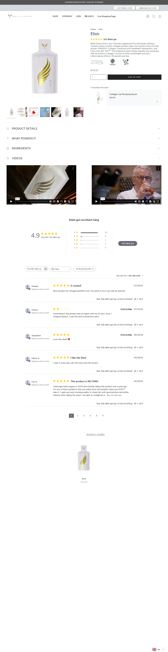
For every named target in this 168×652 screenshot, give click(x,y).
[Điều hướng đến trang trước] (65, 416)
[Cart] (160, 16)
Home (93, 29)
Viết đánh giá (128, 243)
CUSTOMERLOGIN (124, 8)
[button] (55, 16)
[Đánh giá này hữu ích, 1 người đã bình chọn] (135, 299)
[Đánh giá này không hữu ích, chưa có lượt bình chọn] (140, 299)
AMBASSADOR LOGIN (147, 8)
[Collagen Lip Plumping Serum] (98, 98)
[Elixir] (84, 458)
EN (159, 650)
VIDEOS (17, 158)
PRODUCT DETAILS (24, 128)
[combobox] (60, 269)
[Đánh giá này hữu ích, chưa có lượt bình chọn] (135, 324)
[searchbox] (34, 269)
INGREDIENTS (21, 148)
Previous (6, 67)
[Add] (157, 101)
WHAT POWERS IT (24, 138)
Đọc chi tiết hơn (114, 395)
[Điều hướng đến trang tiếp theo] (102, 416)
